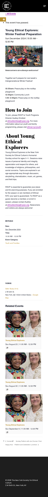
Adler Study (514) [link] (11, 288)
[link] (3, 19)
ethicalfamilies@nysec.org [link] (18, 121)
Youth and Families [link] (12, 243)
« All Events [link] (10, 13)
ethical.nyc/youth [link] (34, 127)
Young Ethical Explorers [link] (15, 340)
